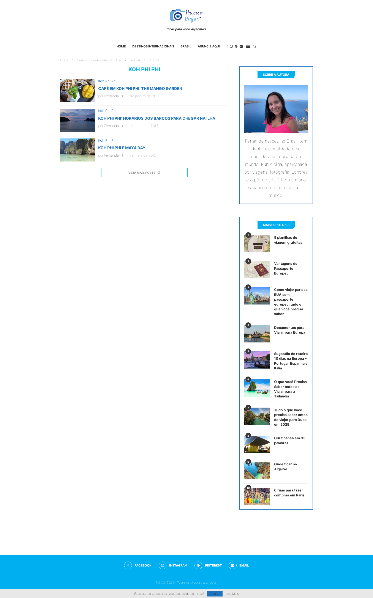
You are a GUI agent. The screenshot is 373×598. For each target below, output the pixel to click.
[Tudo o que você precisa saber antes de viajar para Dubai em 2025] (257, 416)
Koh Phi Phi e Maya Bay (121, 148)
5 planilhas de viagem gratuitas (288, 239)
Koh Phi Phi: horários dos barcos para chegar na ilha (156, 118)
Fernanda (111, 96)
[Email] (241, 46)
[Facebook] (227, 46)
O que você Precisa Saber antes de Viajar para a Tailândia (290, 389)
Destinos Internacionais (153, 46)
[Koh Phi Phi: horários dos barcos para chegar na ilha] (77, 120)
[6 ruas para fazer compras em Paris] (257, 496)
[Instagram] (231, 46)
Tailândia (134, 60)
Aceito (214, 593)
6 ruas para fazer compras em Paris (289, 492)
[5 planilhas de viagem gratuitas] (257, 243)
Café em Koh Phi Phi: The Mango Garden (140, 88)
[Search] (254, 46)
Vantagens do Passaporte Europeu (285, 268)
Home (121, 46)
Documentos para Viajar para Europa (289, 329)
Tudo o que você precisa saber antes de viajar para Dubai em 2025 (291, 417)
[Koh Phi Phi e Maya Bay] (77, 150)
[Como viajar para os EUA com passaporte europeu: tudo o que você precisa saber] (257, 295)
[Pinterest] (236, 46)
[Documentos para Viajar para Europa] (257, 333)
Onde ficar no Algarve (285, 466)
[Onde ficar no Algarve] (257, 470)
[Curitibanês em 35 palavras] (257, 444)
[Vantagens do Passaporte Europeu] (257, 269)
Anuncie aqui (209, 46)
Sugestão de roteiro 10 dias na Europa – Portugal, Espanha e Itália (291, 361)
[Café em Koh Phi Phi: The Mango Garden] (77, 90)
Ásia (118, 60)
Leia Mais (232, 593)
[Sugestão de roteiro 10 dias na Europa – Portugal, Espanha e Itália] (257, 360)
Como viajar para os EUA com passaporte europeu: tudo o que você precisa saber (291, 301)
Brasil (186, 46)
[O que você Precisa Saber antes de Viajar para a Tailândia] (257, 388)
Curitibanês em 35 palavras (289, 440)
